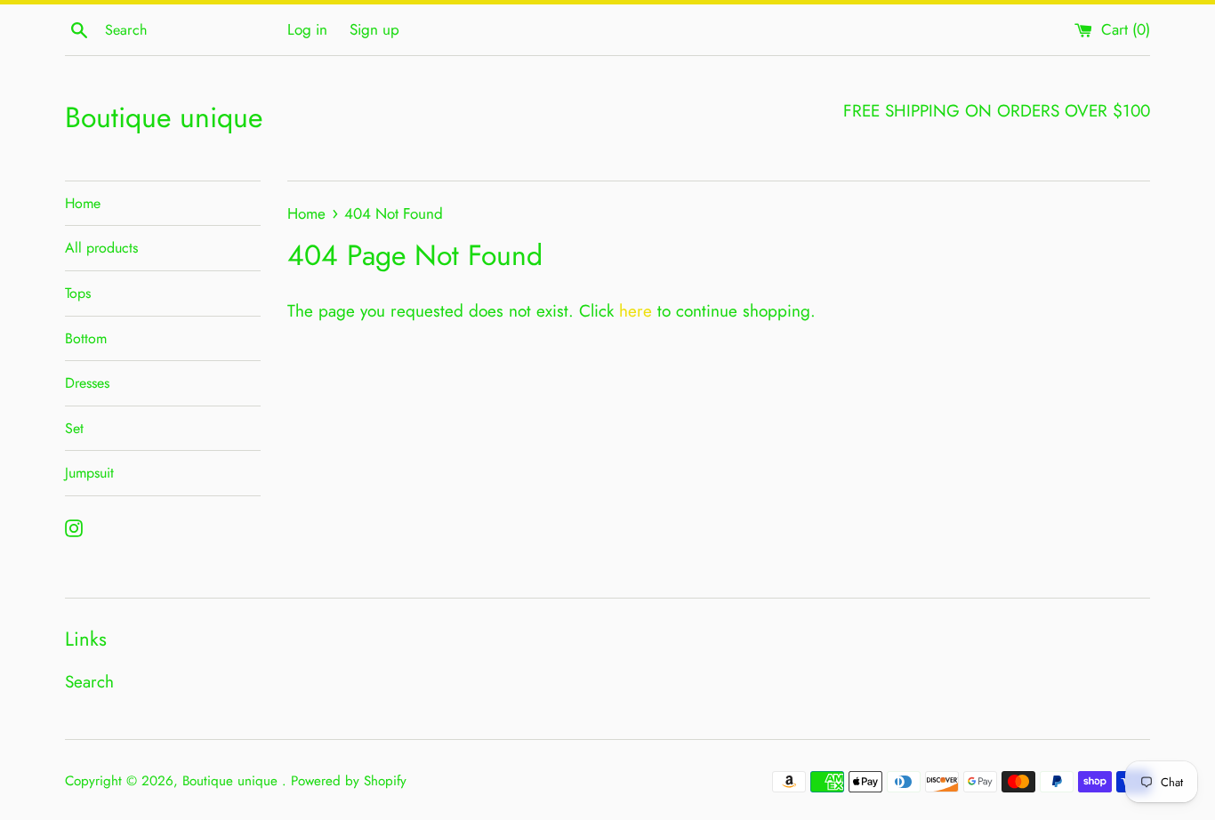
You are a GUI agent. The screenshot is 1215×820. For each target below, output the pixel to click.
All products (101, 247)
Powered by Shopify (348, 781)
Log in (307, 29)
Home (83, 203)
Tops (78, 293)
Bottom (86, 338)
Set (74, 428)
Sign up (374, 29)
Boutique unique (163, 118)
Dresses (87, 383)
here (635, 311)
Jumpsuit (89, 472)
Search (89, 682)
